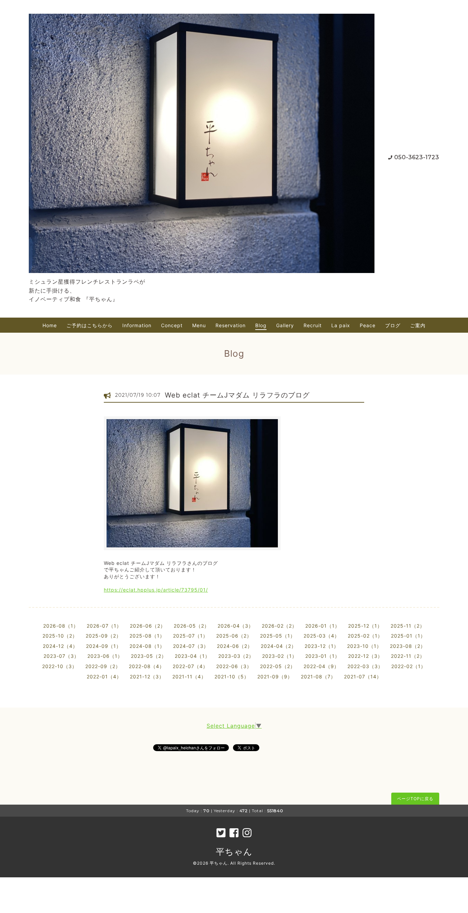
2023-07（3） (61, 656)
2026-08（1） (60, 626)
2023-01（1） (322, 656)
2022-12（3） (365, 656)
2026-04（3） (236, 626)
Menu (199, 325)
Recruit (313, 325)
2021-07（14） (363, 676)
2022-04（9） (321, 666)
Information (136, 325)
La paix (340, 325)
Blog (261, 325)
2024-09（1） (103, 646)
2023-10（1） (364, 646)
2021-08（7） (318, 676)
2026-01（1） (322, 626)
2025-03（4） (322, 636)
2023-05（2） (149, 656)
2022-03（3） (365, 666)
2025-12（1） (365, 626)
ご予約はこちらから (89, 325)
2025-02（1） (365, 636)
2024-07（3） (191, 646)
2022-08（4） (146, 666)
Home (49, 325)
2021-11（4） (189, 676)
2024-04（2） (278, 646)
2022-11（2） (408, 656)
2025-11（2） (408, 626)
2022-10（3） (59, 666)
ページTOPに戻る (415, 798)
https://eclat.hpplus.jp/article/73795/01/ (156, 590)
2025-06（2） (234, 636)
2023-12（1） (322, 646)
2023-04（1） (192, 656)
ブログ (393, 325)
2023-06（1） (105, 656)
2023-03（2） (236, 656)
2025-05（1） (277, 636)
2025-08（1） (147, 636)
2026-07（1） (104, 626)
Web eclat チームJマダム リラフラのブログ (237, 395)
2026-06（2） (147, 626)
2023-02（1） (279, 656)
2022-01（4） (104, 676)
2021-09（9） (275, 676)
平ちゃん (234, 851)
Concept (172, 325)
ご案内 (418, 325)
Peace (367, 325)
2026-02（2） (279, 626)
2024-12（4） (60, 646)
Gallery (285, 325)
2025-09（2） (103, 636)
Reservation (230, 325)
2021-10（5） (231, 676)
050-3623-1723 (416, 157)
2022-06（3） (234, 666)
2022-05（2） (277, 666)
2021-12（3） (147, 676)
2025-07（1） (190, 636)
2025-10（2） (59, 636)
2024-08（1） (147, 646)
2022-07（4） (190, 666)
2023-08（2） (408, 646)
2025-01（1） (408, 636)
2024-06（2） (235, 646)
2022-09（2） (103, 666)
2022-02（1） (408, 666)
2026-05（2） (191, 626)
